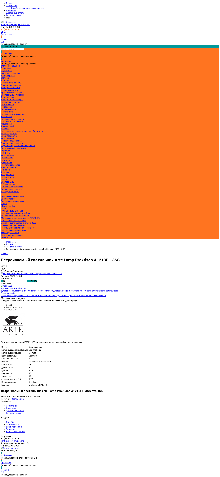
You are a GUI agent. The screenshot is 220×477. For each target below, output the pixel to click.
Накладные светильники (13, 114)
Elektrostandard (8, 206)
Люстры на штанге (10, 87)
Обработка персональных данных (27, 8)
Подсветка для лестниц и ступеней (18, 145)
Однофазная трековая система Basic (18, 223)
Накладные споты (10, 191)
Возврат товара (13, 15)
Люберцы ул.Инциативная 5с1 (15, 24)
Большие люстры (9, 90)
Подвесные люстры (11, 85)
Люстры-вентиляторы (12, 99)
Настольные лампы (15, 431)
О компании (11, 5)
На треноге (6, 160)
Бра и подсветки (9, 136)
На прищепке (7, 174)
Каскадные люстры (10, 102)
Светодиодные (8, 182)
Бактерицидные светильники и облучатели (22, 131)
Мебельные (6, 124)
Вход (3, 32)
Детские (5, 172)
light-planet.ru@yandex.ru (12, 441)
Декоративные (8, 167)
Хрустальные (7, 138)
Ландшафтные (8, 75)
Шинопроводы (8, 199)
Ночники (5, 128)
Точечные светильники (12, 119)
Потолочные (7, 112)
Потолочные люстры (11, 83)
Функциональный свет (12, 211)
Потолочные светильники (13, 220)
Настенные (6, 116)
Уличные (5, 78)
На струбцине (7, 177)
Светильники (17, 399)
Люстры (10, 422)
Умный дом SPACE (10, 232)
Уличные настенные (10, 73)
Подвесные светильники (13, 225)
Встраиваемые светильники (15, 216)
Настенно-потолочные (12, 121)
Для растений (7, 126)
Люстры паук (7, 97)
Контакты (11, 10)
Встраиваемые (8, 109)
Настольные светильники (13, 230)
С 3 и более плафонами (12, 187)
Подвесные (6, 107)
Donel (3, 208)
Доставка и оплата (15, 13)
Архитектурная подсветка (13, 148)
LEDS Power (6, 237)
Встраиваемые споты (11, 189)
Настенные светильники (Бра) (15, 213)
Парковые (6, 68)
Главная (9, 3)
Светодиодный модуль (12, 235)
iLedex (4, 203)
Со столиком (7, 157)
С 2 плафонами (8, 184)
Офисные (5, 170)
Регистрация (7, 34)
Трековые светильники (12, 196)
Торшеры (5, 153)
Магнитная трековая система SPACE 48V (20, 218)
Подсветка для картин (12, 143)
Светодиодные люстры (12, 95)
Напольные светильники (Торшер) (17, 228)
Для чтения (6, 162)
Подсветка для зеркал (12, 141)
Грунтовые (6, 70)
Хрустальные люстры (11, 92)
